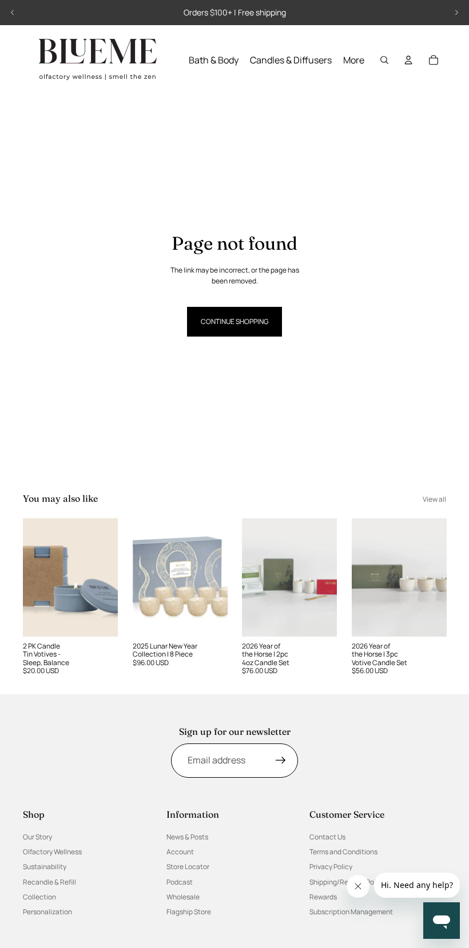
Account (180, 852)
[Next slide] (456, 12)
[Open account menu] (408, 60)
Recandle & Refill (49, 882)
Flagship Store (188, 912)
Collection (39, 897)
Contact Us (327, 837)
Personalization (47, 912)
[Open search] (384, 60)
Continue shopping (234, 321)
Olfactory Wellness (52, 852)
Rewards (323, 897)
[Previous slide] (12, 12)
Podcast (179, 882)
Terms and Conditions (343, 852)
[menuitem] (353, 60)
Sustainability (44, 866)
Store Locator (187, 866)
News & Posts (187, 837)
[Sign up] (281, 761)
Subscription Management (351, 912)
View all (434, 499)
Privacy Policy (330, 866)
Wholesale (183, 897)
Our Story (37, 837)
